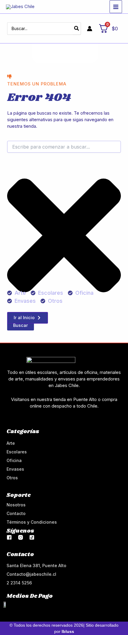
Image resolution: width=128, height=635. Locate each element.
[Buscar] (77, 29)
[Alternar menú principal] (116, 6)
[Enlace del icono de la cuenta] (89, 28)
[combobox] (64, 147)
